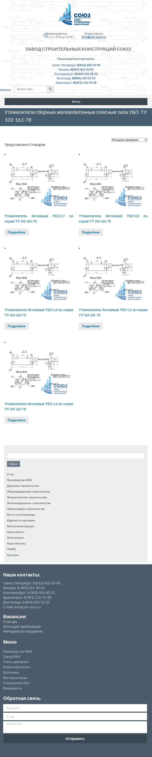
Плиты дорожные (16, 661)
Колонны (11, 672)
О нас (10, 474)
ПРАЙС (11, 549)
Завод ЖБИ (11, 656)
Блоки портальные (16, 667)
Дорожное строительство (23, 485)
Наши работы (15, 531)
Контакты (13, 555)
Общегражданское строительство (28, 491)
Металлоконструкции (20, 526)
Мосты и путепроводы (21, 514)
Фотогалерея (15, 537)
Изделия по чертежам (21, 520)
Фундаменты (12, 688)
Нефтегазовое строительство (26, 508)
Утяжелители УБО (16, 683)
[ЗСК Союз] (76, 16)
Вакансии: (15, 616)
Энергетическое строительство (27, 497)
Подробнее (17, 232)
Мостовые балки (15, 677)
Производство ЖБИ (19, 480)
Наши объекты (16, 543)
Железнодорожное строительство (29, 503)
